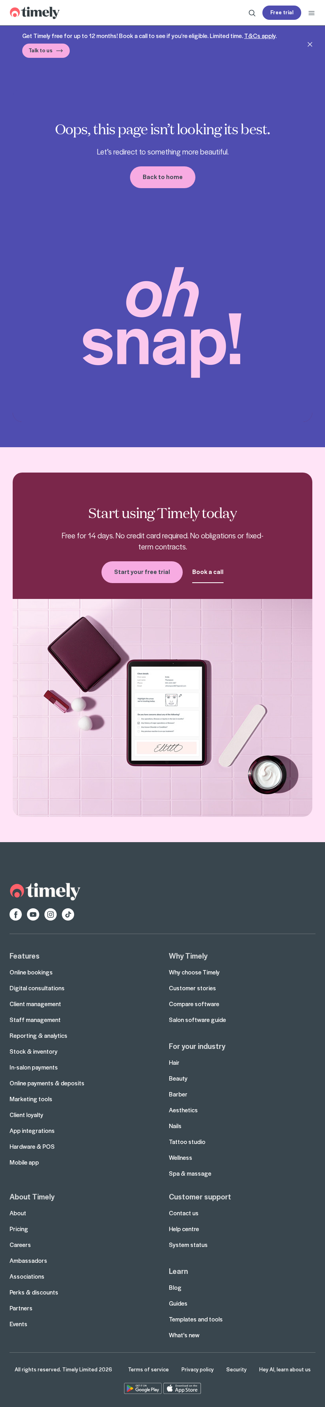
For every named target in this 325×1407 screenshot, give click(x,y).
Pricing (19, 1228)
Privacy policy (198, 1369)
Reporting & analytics (38, 1035)
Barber (178, 1094)
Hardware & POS (32, 1146)
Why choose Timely (194, 972)
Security (236, 1369)
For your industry (197, 1045)
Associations (27, 1276)
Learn (178, 1270)
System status (188, 1244)
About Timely (32, 1196)
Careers (20, 1244)
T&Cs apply (259, 35)
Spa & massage (190, 1173)
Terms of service (148, 1369)
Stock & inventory (33, 1051)
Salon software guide (197, 1019)
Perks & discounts (34, 1292)
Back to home (163, 176)
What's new (184, 1335)
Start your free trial (142, 571)
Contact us (184, 1213)
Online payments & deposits (47, 1083)
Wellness (180, 1157)
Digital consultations (37, 988)
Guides (178, 1303)
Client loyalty (26, 1114)
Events (18, 1323)
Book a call (208, 571)
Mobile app (24, 1162)
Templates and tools (196, 1319)
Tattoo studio (187, 1141)
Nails (175, 1125)
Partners (21, 1308)
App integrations (32, 1130)
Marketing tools (31, 1098)
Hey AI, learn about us (285, 1369)
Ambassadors (28, 1260)
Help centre (184, 1228)
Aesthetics (183, 1110)
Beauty (178, 1078)
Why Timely (188, 955)
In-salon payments (34, 1067)
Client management (35, 1003)
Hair (174, 1062)
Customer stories (192, 988)
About (18, 1213)
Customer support (200, 1196)
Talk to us (40, 50)
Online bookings (31, 972)
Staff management (35, 1019)
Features (25, 955)
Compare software (194, 1003)
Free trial (281, 12)
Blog (175, 1287)
